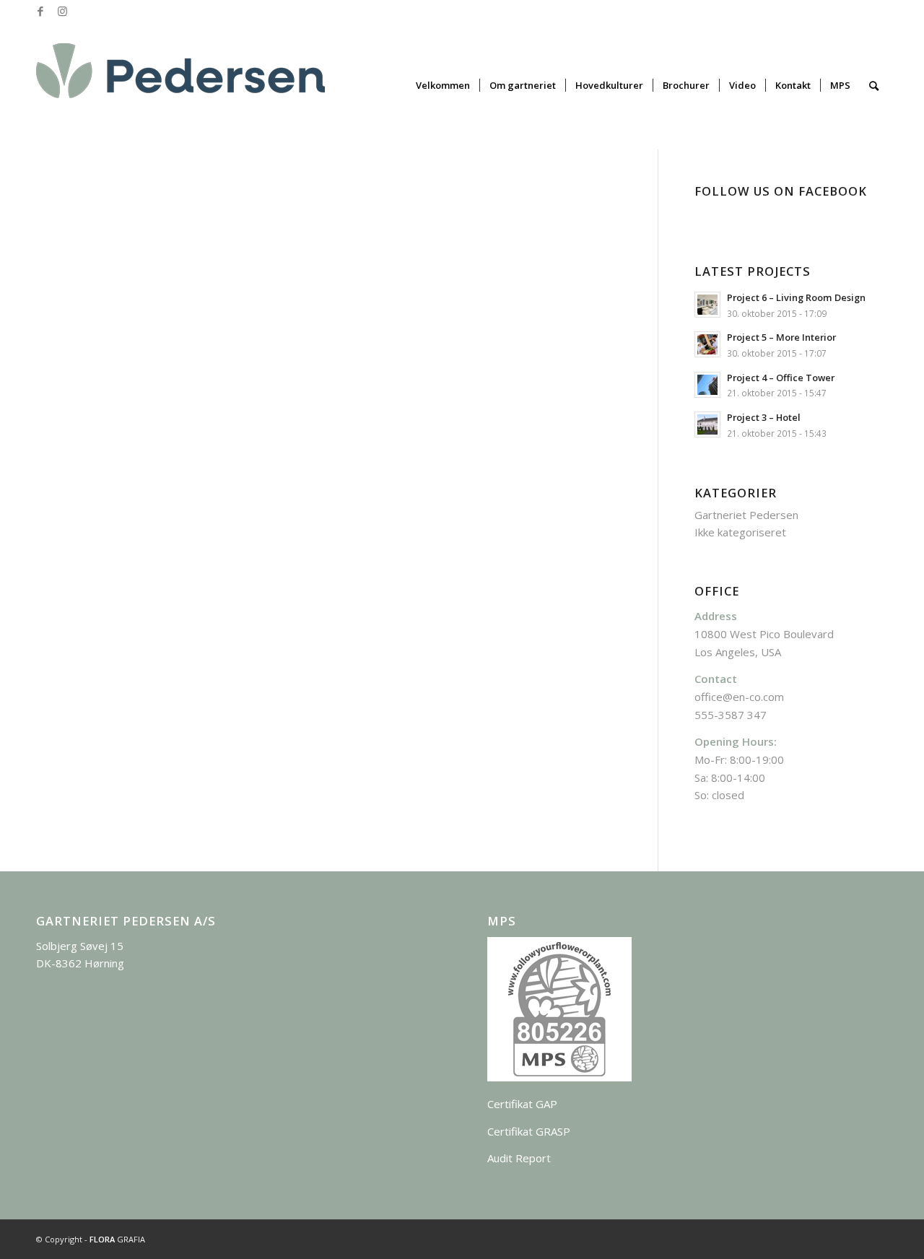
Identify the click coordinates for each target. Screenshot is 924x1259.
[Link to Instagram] (62, 11)
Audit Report (519, 1158)
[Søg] (874, 85)
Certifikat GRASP (528, 1131)
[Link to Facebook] (40, 11)
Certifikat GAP (522, 1104)
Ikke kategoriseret (740, 532)
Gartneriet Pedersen (746, 514)
